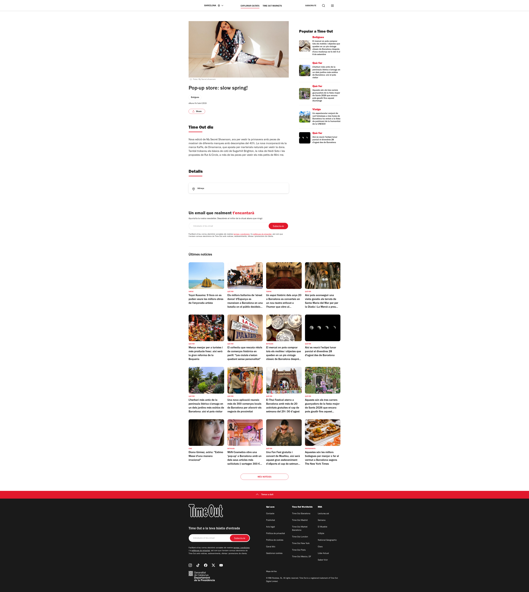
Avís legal (270, 527)
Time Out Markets (272, 6)
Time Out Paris (299, 550)
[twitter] (213, 565)
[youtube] (221, 565)
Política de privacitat (275, 534)
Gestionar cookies (274, 553)
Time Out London (300, 537)
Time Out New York (301, 543)
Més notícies (264, 477)
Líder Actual (323, 553)
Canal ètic (270, 547)
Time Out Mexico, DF (301, 557)
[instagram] (190, 565)
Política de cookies (274, 540)
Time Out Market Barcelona (299, 528)
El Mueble (322, 527)
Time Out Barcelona (301, 514)
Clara (320, 547)
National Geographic (327, 540)
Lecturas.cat (323, 514)
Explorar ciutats (250, 6)
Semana (321, 520)
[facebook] (205, 565)
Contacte (270, 514)
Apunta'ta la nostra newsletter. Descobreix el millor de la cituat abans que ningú (225, 219)
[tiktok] (198, 565)
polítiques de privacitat (262, 234)
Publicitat (270, 520)
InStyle (321, 534)
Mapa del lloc (271, 572)
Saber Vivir (323, 560)
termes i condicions (242, 234)
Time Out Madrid (300, 520)
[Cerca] (323, 5)
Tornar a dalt (267, 495)
